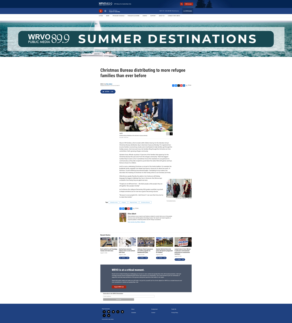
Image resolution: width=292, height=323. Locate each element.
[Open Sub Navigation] (104, 15)
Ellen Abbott (109, 84)
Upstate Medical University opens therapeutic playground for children (164, 250)
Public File (173, 309)
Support (153, 15)
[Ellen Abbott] (122, 217)
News (107, 15)
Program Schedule (118, 15)
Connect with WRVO (174, 15)
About (132, 309)
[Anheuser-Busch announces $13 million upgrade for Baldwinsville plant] (146, 242)
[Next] (171, 133)
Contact (153, 312)
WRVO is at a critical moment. (128, 269)
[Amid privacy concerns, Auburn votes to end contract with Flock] (127, 242)
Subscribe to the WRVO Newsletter (113, 293)
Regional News (133, 202)
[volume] (105, 11)
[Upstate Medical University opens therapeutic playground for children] (164, 242)
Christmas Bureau (145, 202)
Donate (189, 4)
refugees (124, 202)
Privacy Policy (174, 312)
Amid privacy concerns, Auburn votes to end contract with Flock (127, 250)
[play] (101, 11)
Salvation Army (114, 202)
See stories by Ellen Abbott (136, 222)
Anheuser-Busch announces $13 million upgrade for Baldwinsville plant (145, 250)
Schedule (133, 312)
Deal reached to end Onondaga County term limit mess (108, 250)
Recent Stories (105, 235)
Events (145, 15)
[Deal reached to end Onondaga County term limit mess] (108, 242)
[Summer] (146, 39)
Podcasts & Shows (133, 15)
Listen (101, 15)
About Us (162, 15)
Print (189, 85)
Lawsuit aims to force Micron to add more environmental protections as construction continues (183, 251)
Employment (154, 309)
